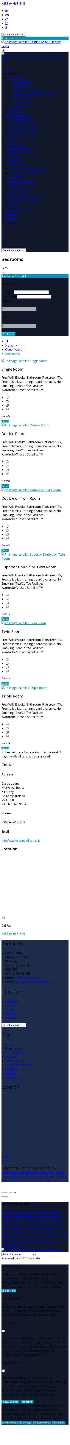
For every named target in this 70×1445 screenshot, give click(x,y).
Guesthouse (14, 350)
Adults (5, 301)
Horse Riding (18, 165)
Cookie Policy (13, 1180)
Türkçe (33, 1233)
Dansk (5, 1216)
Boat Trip (15, 160)
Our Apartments (17, 115)
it (6, 27)
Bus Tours (16, 177)
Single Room (21, 82)
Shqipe (42, 1242)
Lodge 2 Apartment (22, 123)
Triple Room (21, 103)
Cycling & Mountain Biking (27, 169)
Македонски (35, 1220)
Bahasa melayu (55, 1220)
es (6, 19)
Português (22, 1237)
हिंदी (53, 1224)
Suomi (45, 1216)
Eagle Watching (20, 189)
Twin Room (21, 99)
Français (11, 1013)
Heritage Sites (19, 148)
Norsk (5, 1233)
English (10, 1005)
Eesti (28, 1216)
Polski (35, 1237)
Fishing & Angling (21, 193)
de (7, 11)
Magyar (62, 1224)
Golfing (14, 185)
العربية (36, 1216)
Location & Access (21, 107)
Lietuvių (7, 1220)
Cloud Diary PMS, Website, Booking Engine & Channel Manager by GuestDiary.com (32, 1174)
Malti (5, 1224)
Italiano (10, 1018)
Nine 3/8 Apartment (23, 136)
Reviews (10, 140)
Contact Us (13, 222)
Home (9, 70)
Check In (7, 292)
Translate (33, 1258)
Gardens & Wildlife (22, 181)
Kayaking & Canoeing (24, 173)
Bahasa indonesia (26, 1228)
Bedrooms (16, 78)
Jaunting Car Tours (22, 152)
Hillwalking (16, 156)
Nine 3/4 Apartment (23, 132)
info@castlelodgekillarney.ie (21, 840)
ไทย (41, 1233)
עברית (43, 1228)
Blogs (13, 206)
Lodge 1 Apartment (22, 119)
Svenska (19, 1242)
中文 (20, 1246)
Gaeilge (56, 1216)
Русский (60, 1237)
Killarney (11, 214)
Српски (31, 1242)
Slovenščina (56, 1242)
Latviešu (19, 1220)
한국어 (9, 1237)
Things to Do (14, 144)
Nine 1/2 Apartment (23, 127)
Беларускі (32, 1224)
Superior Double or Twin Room (35, 94)
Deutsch (11, 1001)
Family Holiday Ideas (19, 210)
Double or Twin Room (28, 90)
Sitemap (62, 1176)
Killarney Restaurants (24, 202)
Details (5, 421)
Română (7, 1242)
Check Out (8, 296)
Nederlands (19, 1233)
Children (7, 317)
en (7, 15)
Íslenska (53, 1228)
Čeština (45, 1224)
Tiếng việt (47, 1237)
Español (10, 1009)
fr (6, 23)
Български (17, 1224)
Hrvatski (7, 1228)
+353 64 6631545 (13, 3)
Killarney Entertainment (25, 198)
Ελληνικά (17, 1216)
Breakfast (16, 111)
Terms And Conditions (41, 1180)
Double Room (22, 86)
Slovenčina (9, 1246)
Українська (53, 1233)
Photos (10, 218)
